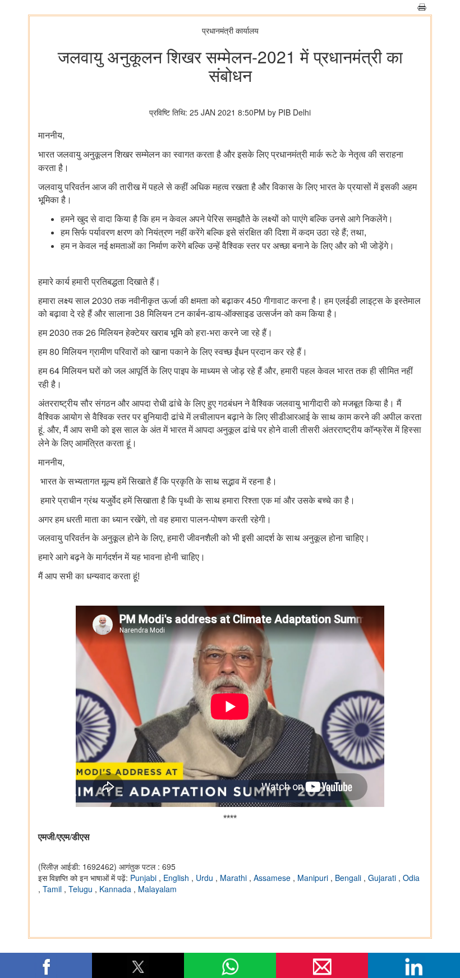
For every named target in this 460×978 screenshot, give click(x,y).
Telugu (81, 888)
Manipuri (313, 877)
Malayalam (157, 888)
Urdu (205, 877)
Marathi (234, 877)
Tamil (53, 888)
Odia (411, 877)
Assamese (273, 877)
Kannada (116, 888)
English (177, 877)
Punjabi (144, 877)
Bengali (349, 877)
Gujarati (383, 877)
